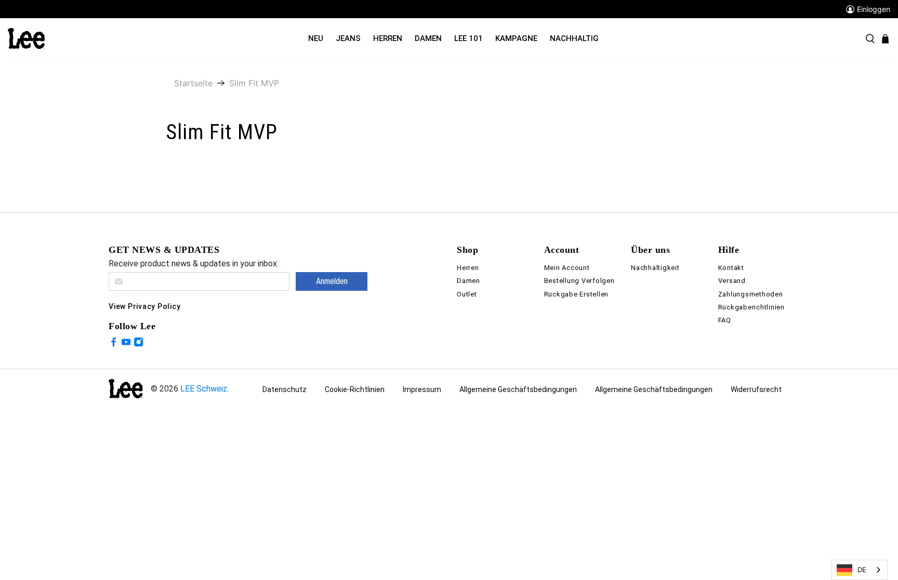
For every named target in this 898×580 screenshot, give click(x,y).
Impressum (422, 389)
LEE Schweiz (203, 389)
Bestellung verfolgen (579, 281)
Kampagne (516, 38)
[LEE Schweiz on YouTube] (126, 344)
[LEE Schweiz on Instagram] (138, 344)
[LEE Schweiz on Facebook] (113, 344)
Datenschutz (284, 389)
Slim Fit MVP (254, 83)
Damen (428, 38)
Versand (732, 281)
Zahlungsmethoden (750, 294)
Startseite (193, 83)
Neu (315, 38)
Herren (387, 38)
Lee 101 (468, 38)
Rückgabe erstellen (576, 294)
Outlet (467, 294)
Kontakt (731, 268)
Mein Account (567, 268)
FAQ (724, 320)
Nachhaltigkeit (655, 268)
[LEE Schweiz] (26, 38)
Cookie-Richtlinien (355, 389)
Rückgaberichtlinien (751, 307)
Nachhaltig (574, 38)
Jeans (348, 38)
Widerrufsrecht (756, 389)
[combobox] (859, 570)
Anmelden (332, 281)
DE (861, 569)
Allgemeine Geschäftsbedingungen (518, 389)
